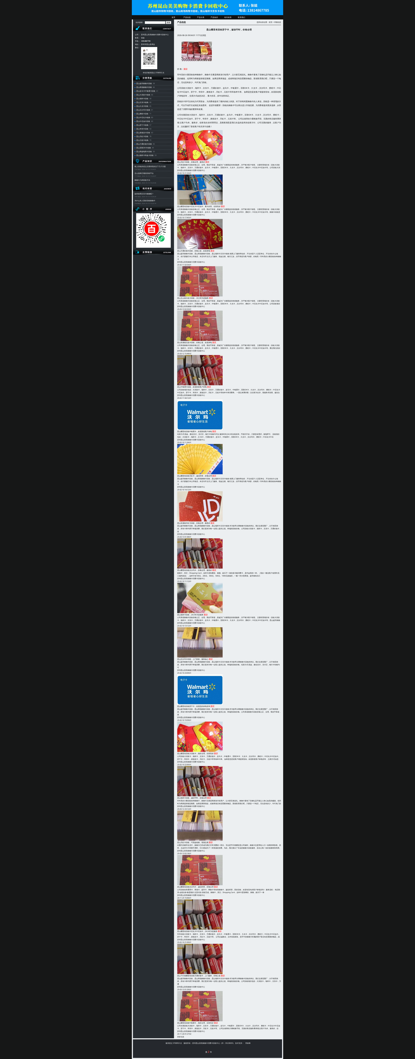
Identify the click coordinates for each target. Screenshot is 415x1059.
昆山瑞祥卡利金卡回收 (145, 155)
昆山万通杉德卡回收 (144, 144)
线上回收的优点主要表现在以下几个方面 (150, 166)
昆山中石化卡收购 (143, 117)
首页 (173, 17)
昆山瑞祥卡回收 (142, 98)
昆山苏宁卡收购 (142, 125)
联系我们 (241, 17)
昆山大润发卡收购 (143, 95)
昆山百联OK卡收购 (143, 148)
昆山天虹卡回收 (142, 136)
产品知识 (214, 17)
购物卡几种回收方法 (142, 180)
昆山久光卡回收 (142, 106)
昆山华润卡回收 (142, 129)
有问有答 (228, 17)
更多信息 (180, 1037)
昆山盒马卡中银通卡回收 (145, 91)
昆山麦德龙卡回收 (143, 132)
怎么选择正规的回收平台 (144, 173)
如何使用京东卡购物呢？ (144, 194)
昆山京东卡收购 (142, 102)
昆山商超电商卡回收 (144, 151)
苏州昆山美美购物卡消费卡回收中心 (191, 170)
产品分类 (200, 17)
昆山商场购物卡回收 (144, 87)
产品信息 (187, 17)
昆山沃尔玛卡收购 (143, 110)
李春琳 (248, 1043)
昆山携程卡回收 (142, 114)
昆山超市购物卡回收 (144, 83)
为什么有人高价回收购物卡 (145, 200)
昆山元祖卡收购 (142, 140)
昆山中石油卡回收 (143, 121)
